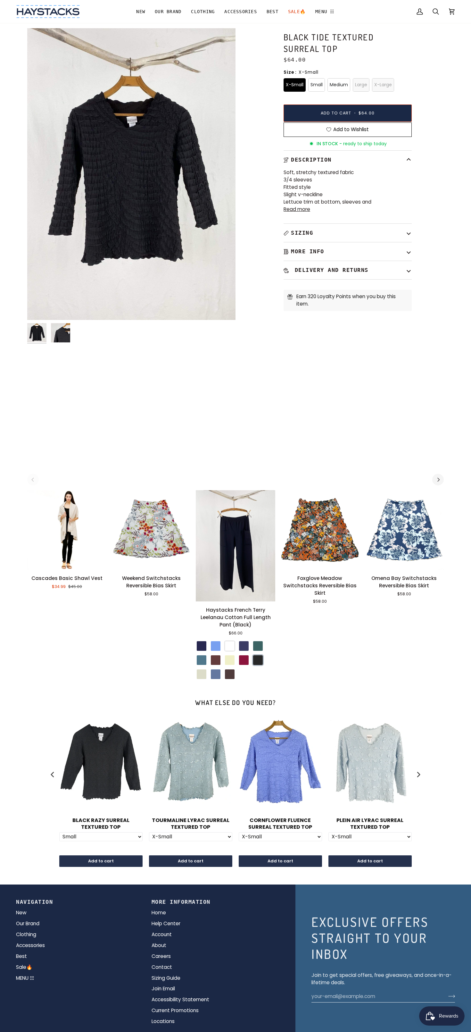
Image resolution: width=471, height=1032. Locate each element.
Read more (297, 209)
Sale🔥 (24, 967)
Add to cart (101, 861)
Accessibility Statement (180, 999)
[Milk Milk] (201, 674)
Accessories (30, 945)
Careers (161, 956)
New (21, 912)
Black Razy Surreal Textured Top (100, 824)
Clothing (26, 934)
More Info (307, 251)
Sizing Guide (166, 978)
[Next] (438, 479)
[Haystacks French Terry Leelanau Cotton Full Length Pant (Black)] (235, 545)
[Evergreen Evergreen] (258, 646)
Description (311, 159)
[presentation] (52, 775)
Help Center (166, 923)
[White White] (230, 646)
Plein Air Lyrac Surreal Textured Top (369, 824)
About (159, 945)
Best (21, 956)
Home (159, 912)
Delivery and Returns (329, 270)
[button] (168, 11)
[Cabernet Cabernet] (244, 660)
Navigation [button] (34, 902)
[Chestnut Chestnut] (230, 674)
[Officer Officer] (201, 646)
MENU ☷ (25, 978)
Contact (162, 967)
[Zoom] (39, 308)
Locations (163, 1021)
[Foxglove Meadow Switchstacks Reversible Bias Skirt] (319, 530)
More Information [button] (181, 902)
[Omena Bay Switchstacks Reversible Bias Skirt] (404, 530)
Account (162, 934)
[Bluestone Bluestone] (215, 674)
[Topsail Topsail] (215, 646)
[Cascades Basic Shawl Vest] (67, 530)
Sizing (302, 233)
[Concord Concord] (244, 646)
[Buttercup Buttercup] (230, 660)
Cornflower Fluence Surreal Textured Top (280, 824)
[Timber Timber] (215, 660)
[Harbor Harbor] (201, 660)
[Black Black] (258, 660)
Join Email (163, 988)
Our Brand (27, 923)
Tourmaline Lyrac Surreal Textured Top (190, 824)
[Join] (449, 996)
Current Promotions (175, 1010)
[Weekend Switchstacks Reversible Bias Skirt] (151, 530)
